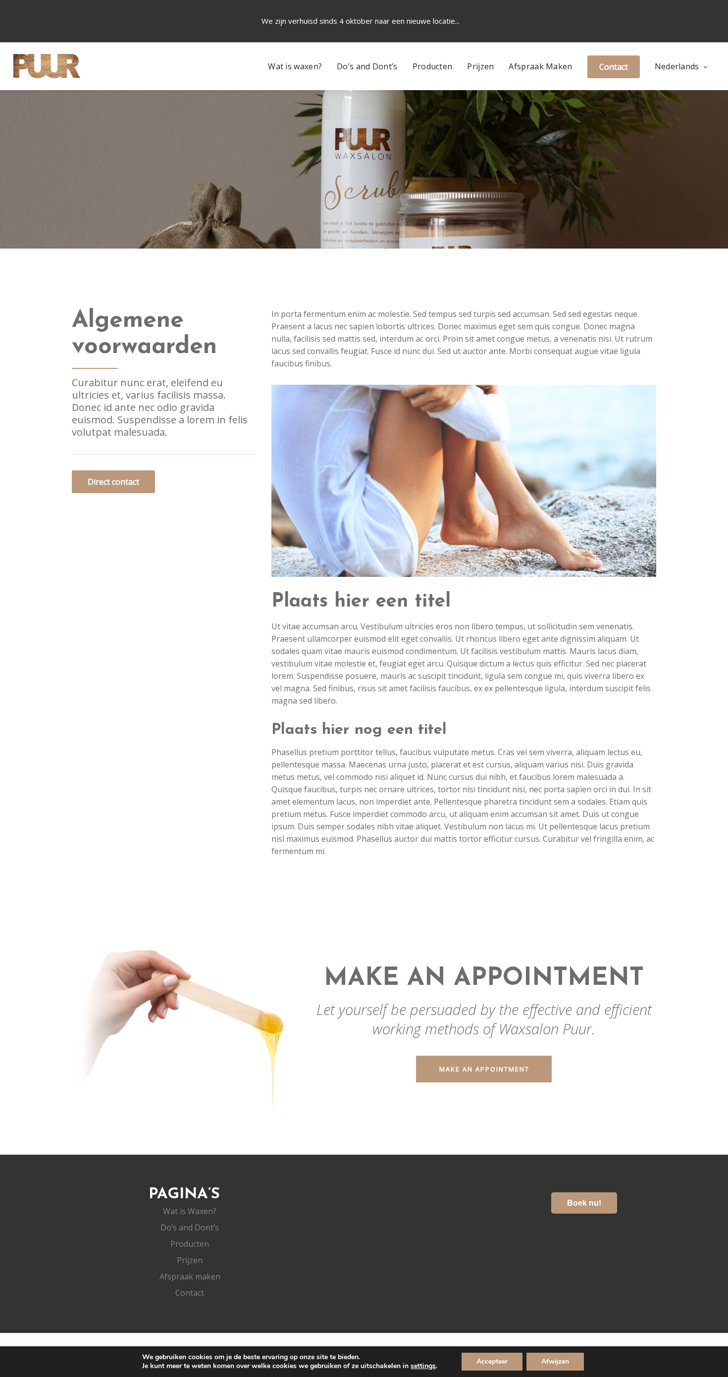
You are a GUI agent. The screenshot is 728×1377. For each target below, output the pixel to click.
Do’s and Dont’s (367, 66)
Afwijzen (555, 1361)
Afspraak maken (189, 1276)
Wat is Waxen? (189, 1211)
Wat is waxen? (295, 66)
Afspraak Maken (540, 66)
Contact (189, 1292)
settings (423, 1366)
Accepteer (492, 1361)
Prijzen (480, 66)
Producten (433, 66)
